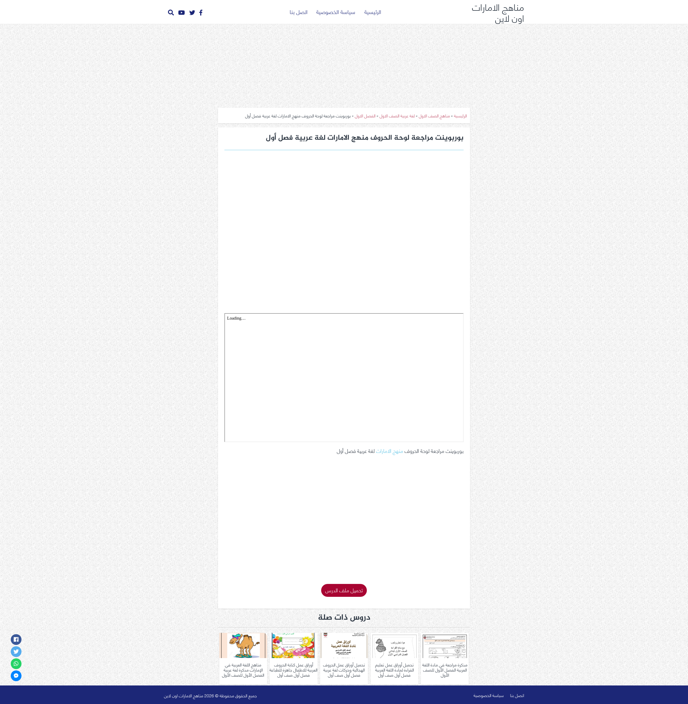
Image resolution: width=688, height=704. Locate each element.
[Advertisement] (344, 64)
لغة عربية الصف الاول (397, 115)
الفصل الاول (365, 115)
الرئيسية (372, 11)
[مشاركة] (16, 639)
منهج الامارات (389, 450)
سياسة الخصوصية (335, 11)
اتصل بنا (298, 11)
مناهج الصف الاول (434, 115)
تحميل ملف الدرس (344, 589)
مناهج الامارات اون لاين (498, 12)
